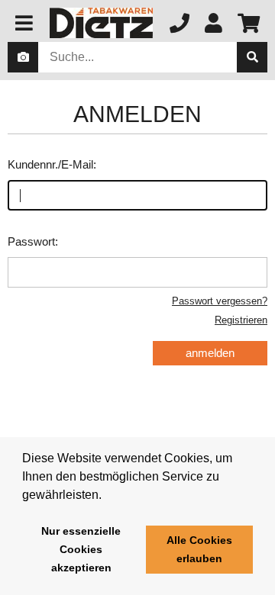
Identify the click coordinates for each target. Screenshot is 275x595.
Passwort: (33, 241)
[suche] (252, 57)
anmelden (210, 352)
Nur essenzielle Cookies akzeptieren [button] (81, 549)
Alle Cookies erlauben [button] (199, 549)
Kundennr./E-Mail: (52, 164)
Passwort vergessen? (219, 301)
